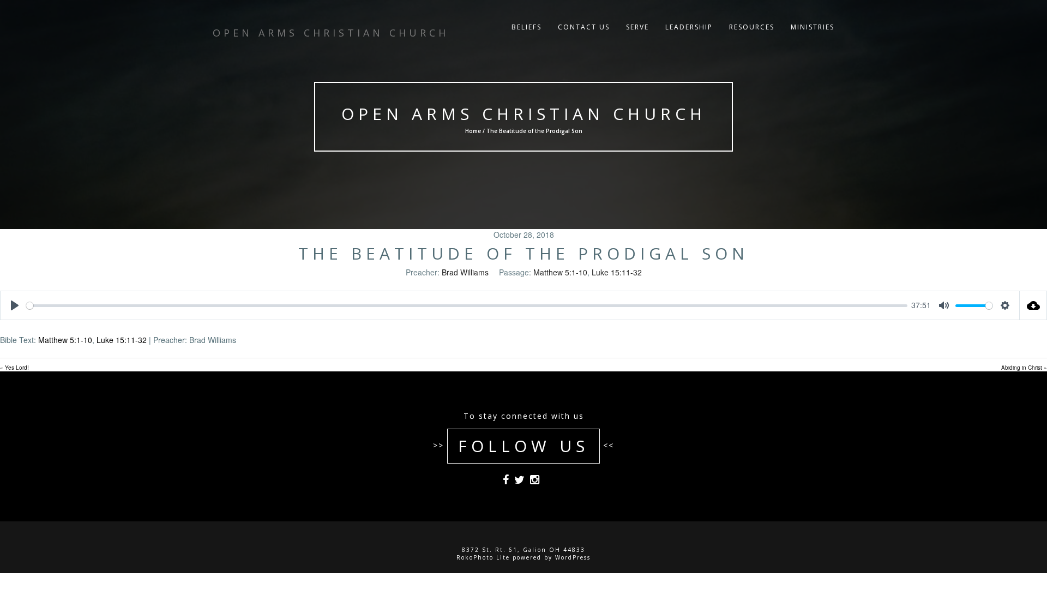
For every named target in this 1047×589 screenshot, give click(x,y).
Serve (637, 27)
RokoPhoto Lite (483, 557)
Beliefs (526, 27)
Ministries (812, 27)
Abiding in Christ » (1024, 367)
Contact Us (584, 27)
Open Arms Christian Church (523, 114)
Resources (751, 27)
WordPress (573, 557)
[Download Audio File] (1033, 305)
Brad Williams (465, 272)
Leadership (689, 27)
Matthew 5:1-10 (560, 272)
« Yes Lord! (14, 367)
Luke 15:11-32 (617, 272)
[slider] (466, 305)
